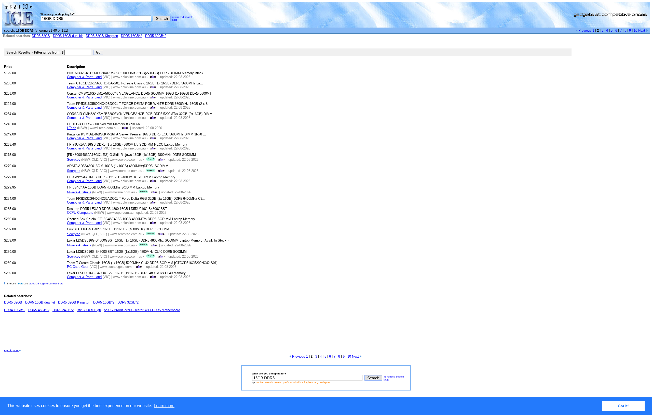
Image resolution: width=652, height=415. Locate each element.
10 (635, 30)
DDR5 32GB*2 (155, 36)
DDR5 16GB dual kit (68, 36)
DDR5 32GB (41, 36)
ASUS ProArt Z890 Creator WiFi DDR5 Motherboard (142, 310)
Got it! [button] (623, 406)
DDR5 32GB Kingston (102, 36)
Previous (584, 30)
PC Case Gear (77, 267)
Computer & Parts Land (84, 77)
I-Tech (71, 128)
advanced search (182, 17)
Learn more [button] (164, 406)
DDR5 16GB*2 (131, 36)
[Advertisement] (96, 332)
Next (642, 30)
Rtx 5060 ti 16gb (89, 310)
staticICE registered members (46, 283)
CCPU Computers (80, 213)
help (174, 19)
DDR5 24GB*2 (63, 310)
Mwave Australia (79, 192)
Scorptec (73, 159)
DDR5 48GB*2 (38, 310)
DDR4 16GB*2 (14, 310)
